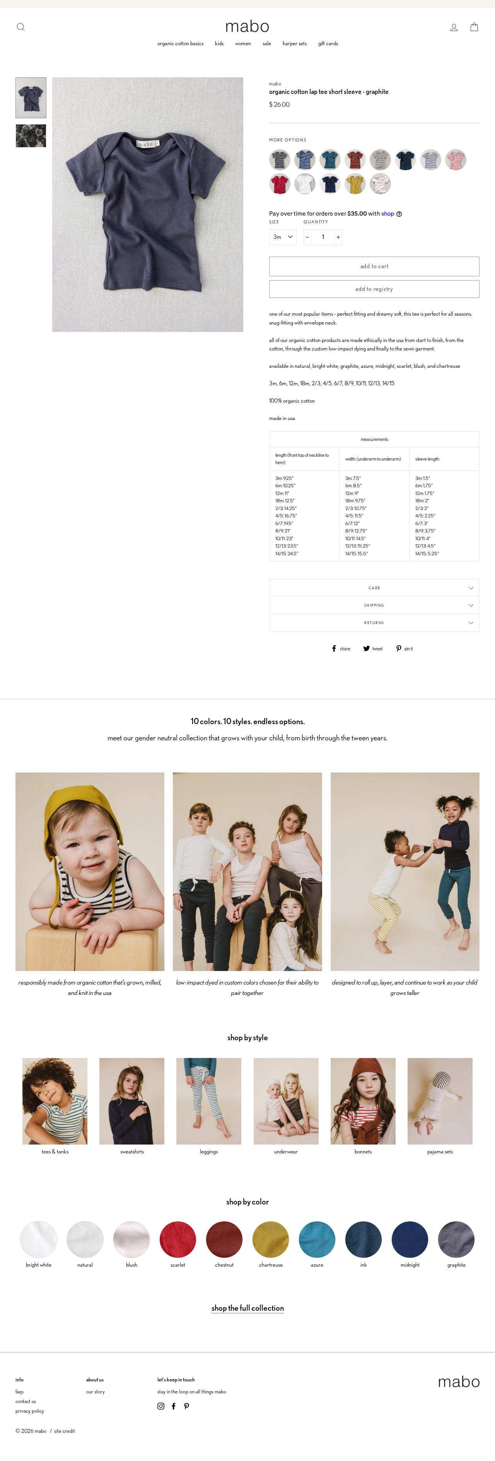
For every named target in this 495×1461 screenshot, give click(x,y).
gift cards (328, 43)
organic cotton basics (180, 43)
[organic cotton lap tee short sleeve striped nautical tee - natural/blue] (432, 168)
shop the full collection (248, 1308)
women (243, 43)
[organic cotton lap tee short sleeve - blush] (382, 192)
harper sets (295, 43)
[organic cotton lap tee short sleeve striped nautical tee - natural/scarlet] (457, 168)
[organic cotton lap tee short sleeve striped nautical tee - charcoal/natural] (281, 168)
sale (267, 43)
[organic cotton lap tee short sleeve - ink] (407, 168)
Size (274, 222)
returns (374, 622)
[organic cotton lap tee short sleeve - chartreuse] (357, 192)
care (375, 587)
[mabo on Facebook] (173, 1405)
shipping (374, 605)
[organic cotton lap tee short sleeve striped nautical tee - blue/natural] (306, 168)
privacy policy (29, 1410)
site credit (64, 1430)
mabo (275, 83)
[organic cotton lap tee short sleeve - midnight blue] (332, 192)
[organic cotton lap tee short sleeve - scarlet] (281, 192)
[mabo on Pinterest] (186, 1405)
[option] (147, 204)
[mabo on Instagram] (160, 1405)
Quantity (316, 222)
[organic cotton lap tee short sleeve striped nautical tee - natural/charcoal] (382, 168)
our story (95, 1391)
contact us (25, 1401)
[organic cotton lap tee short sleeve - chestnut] (357, 168)
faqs (19, 1391)
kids (219, 43)
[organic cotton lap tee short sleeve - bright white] (306, 192)
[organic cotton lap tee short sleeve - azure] (332, 168)
